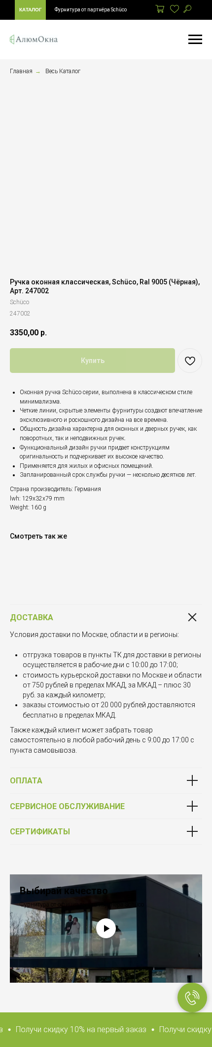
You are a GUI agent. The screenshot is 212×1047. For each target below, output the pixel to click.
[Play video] (106, 928)
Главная (21, 71)
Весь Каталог (62, 71)
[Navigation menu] (195, 40)
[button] (76, 1029)
